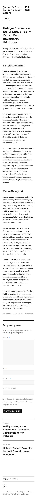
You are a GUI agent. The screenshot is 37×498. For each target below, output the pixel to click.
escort (5, 492)
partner (8, 313)
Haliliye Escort (28, 313)
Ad (4, 368)
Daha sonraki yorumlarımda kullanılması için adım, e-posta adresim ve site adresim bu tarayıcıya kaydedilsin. (17, 402)
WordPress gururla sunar (20, 494)
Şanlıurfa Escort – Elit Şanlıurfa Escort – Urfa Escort (16, 10)
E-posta (7, 378)
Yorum (6, 338)
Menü (6, 19)
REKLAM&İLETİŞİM (10, 479)
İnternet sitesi (9, 388)
